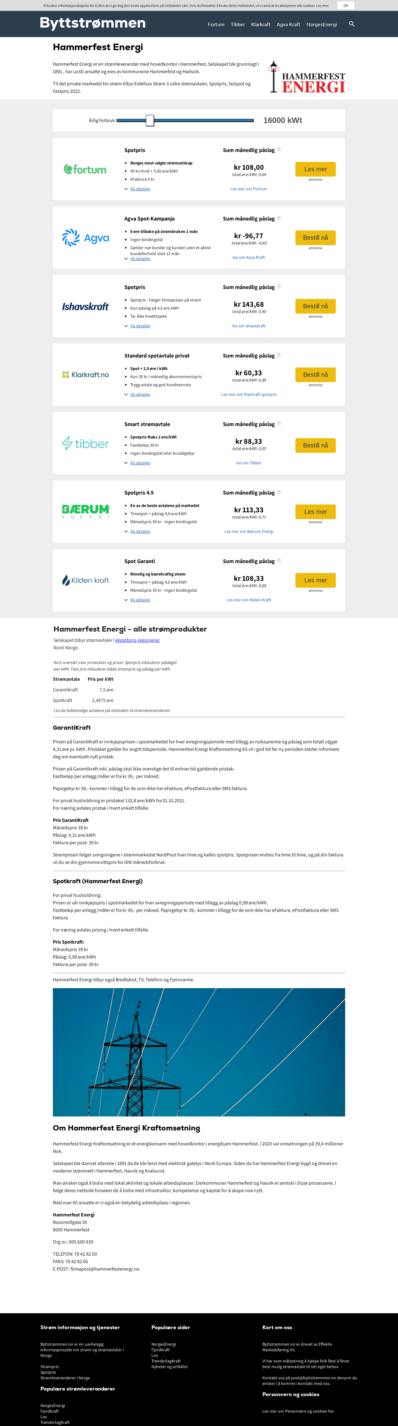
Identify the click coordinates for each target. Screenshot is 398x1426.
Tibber (238, 24)
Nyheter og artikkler (169, 1366)
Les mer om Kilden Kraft (249, 600)
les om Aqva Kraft (249, 257)
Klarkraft (261, 24)
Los (43, 1416)
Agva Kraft (288, 24)
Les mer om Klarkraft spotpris (248, 394)
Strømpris (49, 1366)
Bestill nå (315, 237)
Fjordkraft (49, 1411)
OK (346, 5)
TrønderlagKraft (55, 1422)
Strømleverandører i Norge (65, 1378)
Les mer (315, 169)
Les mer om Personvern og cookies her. (298, 1411)
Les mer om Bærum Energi (248, 531)
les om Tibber (248, 463)
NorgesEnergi (322, 24)
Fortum (216, 24)
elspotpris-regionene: (137, 640)
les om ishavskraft (249, 326)
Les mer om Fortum (248, 189)
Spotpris (48, 1372)
